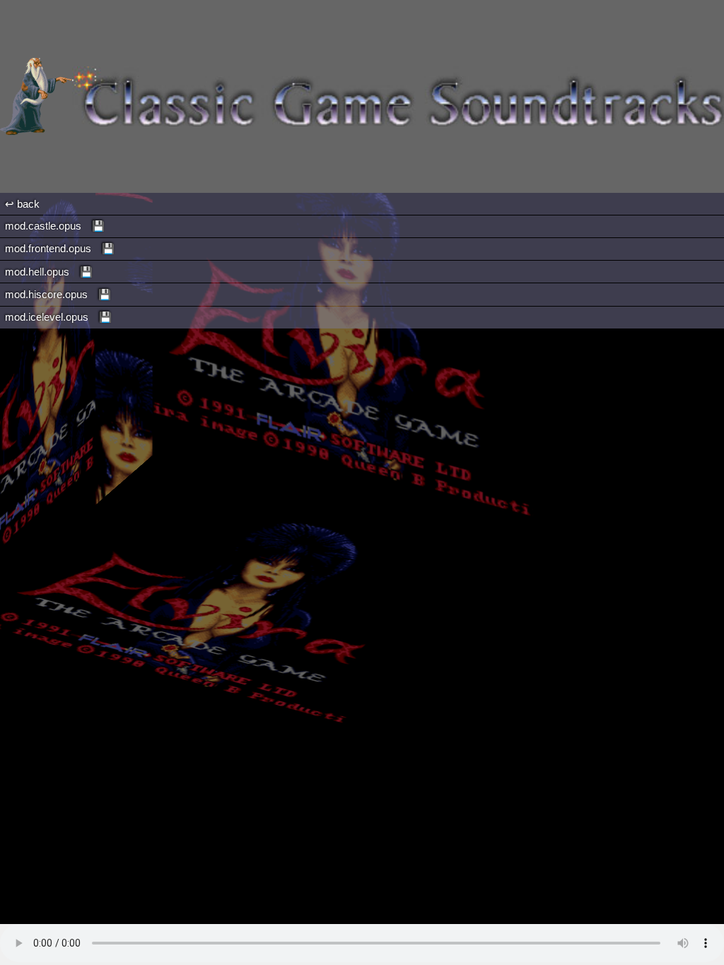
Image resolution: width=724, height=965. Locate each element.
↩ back (22, 204)
